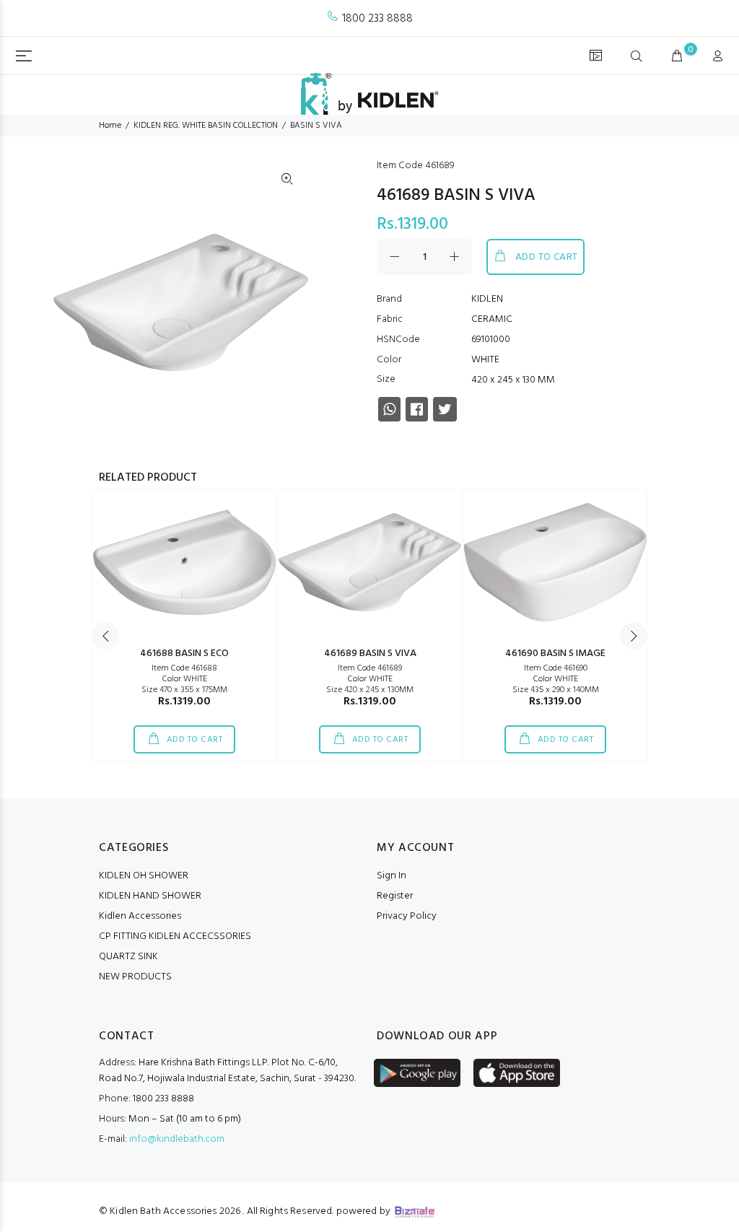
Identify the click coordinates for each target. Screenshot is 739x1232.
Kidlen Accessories (140, 916)
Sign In (391, 876)
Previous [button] (105, 636)
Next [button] (633, 636)
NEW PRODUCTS (135, 977)
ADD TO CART (546, 257)
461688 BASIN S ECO (184, 653)
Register (395, 896)
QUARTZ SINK (128, 956)
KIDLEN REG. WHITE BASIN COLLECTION (206, 125)
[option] (184, 625)
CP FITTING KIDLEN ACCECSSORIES (175, 936)
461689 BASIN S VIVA (370, 653)
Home (110, 125)
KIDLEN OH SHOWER (143, 876)
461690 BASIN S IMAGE (555, 653)
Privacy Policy (407, 916)
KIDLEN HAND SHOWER (150, 896)
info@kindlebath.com (176, 1139)
